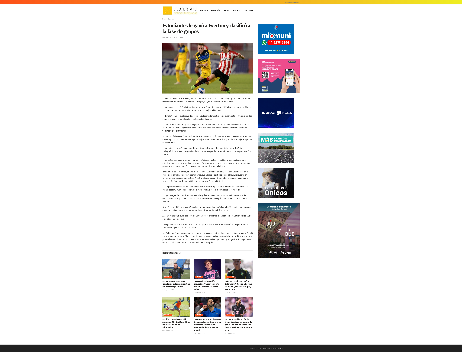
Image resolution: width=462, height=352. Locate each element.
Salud (226, 10)
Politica (204, 10)
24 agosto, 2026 (169, 290)
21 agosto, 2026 (168, 331)
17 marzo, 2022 (167, 38)
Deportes (237, 10)
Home (164, 19)
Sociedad (249, 10)
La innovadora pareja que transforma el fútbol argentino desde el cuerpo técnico (176, 284)
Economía (215, 10)
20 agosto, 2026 (231, 333)
